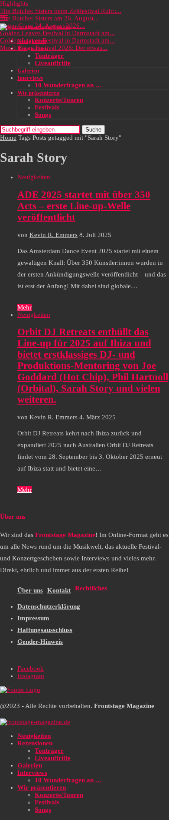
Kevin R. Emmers (53, 234)
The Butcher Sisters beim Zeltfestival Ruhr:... (60, 10)
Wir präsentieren (38, 92)
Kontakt (59, 590)
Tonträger (49, 55)
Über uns (30, 590)
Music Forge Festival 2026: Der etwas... (53, 47)
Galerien (28, 70)
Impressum (33, 618)
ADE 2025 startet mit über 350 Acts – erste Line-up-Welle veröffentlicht (83, 206)
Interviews (30, 78)
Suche (93, 129)
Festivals (47, 107)
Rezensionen (32, 48)
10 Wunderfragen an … (68, 85)
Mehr (24, 307)
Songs (43, 114)
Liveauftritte (53, 62)
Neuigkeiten (31, 41)
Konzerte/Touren (59, 99)
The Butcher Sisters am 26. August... (49, 18)
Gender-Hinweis (40, 641)
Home (8, 137)
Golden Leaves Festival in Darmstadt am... (57, 33)
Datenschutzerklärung (48, 606)
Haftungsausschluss (44, 629)
